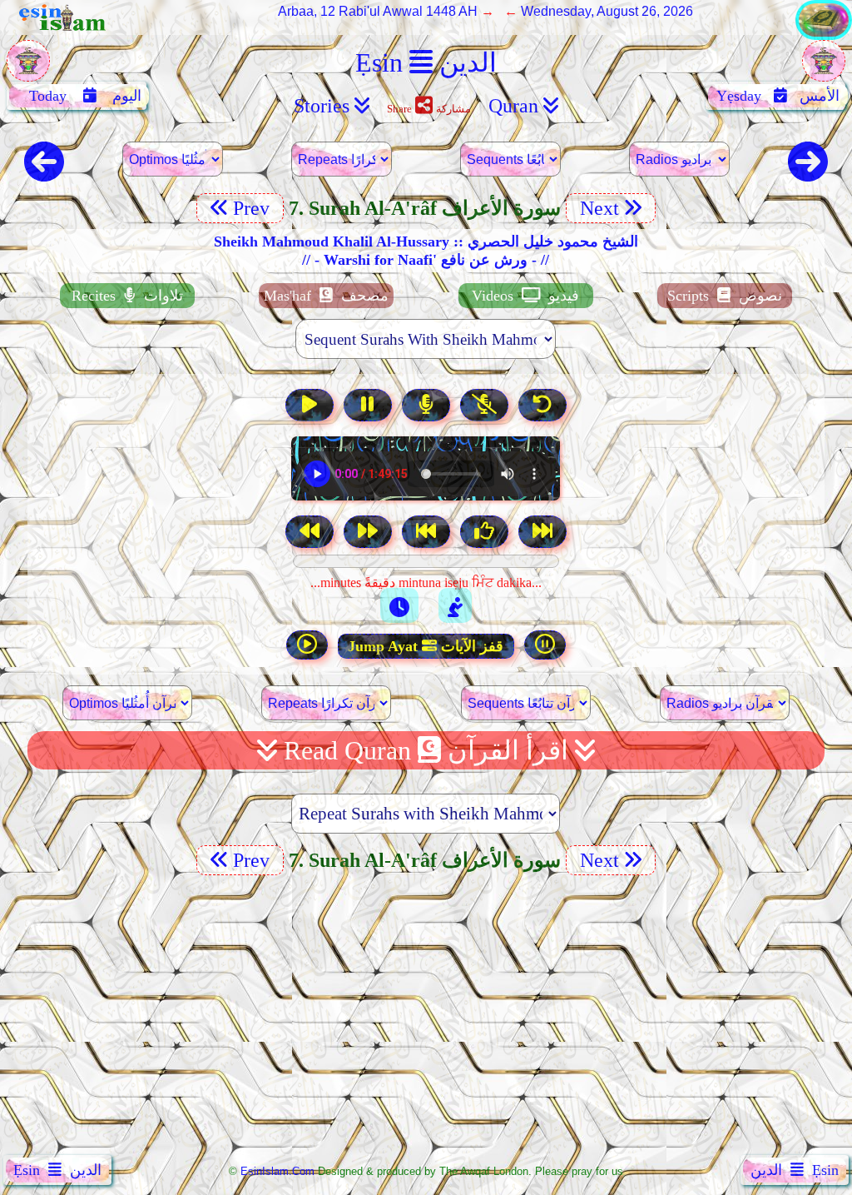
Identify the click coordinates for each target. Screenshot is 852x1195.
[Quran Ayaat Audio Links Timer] (399, 605)
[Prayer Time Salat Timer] (455, 605)
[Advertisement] (425, 1018)
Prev (254, 208)
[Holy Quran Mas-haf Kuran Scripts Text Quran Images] (823, 35)
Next (597, 208)
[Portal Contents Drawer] (427, 533)
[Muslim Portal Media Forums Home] (28, 69)
